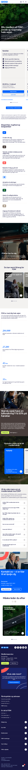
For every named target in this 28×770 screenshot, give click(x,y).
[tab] (11, 102)
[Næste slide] (15, 601)
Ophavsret (3, 759)
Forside (3, 5)
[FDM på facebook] (15, 647)
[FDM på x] (18, 647)
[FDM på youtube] (26, 647)
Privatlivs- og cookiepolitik (6, 757)
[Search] (23, 2)
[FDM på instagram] (21, 647)
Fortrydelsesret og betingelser (7, 99)
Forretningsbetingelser (5, 760)
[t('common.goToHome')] (4, 647)
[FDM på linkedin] (23, 647)
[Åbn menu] (26, 2)
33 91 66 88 (21, 427)
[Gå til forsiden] (4, 2)
